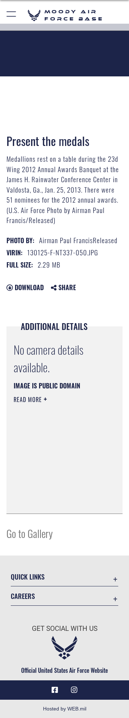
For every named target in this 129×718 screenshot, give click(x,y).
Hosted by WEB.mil (64, 709)
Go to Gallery (29, 533)
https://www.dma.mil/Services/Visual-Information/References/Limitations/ (57, 500)
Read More (29, 399)
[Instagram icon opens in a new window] (74, 690)
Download (28, 287)
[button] (11, 15)
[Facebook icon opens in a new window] (54, 690)
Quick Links (27, 576)
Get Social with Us (64, 628)
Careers (23, 596)
